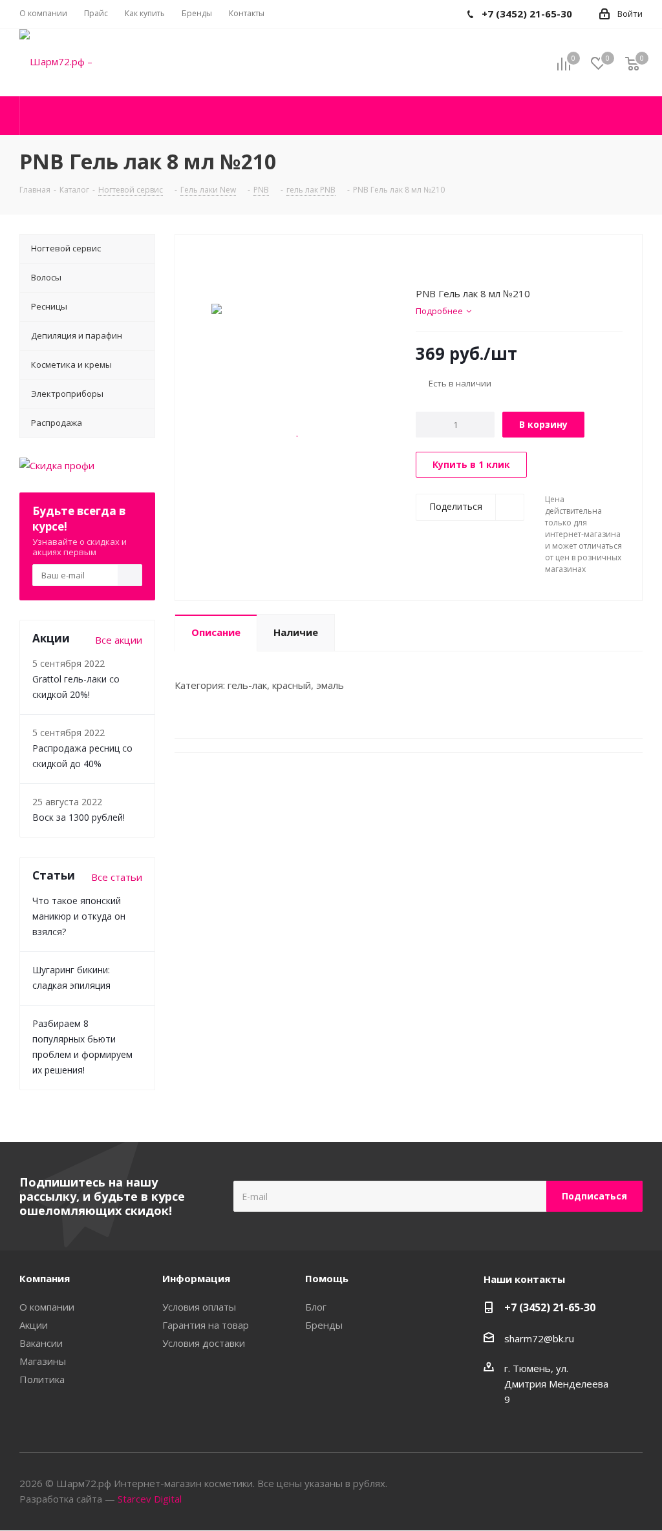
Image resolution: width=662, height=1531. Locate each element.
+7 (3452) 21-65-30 (549, 1307)
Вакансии (41, 1342)
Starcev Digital (150, 1498)
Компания (44, 1278)
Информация (196, 1278)
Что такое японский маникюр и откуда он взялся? (78, 916)
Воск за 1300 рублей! (78, 817)
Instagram (633, 1484)
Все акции (118, 639)
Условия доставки (203, 1342)
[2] (434, 264)
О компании (46, 1306)
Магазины (42, 1361)
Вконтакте (601, 1484)
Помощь (326, 1278)
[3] (446, 264)
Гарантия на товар (205, 1324)
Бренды (324, 1324)
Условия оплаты (199, 1306)
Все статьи (116, 877)
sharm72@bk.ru (539, 1338)
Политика (42, 1379)
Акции (33, 1324)
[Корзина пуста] (632, 63)
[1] (422, 264)
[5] (471, 264)
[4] (459, 264)
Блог (315, 1306)
